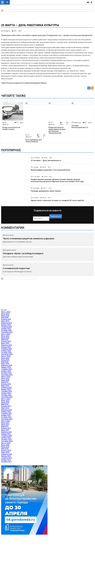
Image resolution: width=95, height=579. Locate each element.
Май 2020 (4, 448)
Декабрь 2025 (6, 327)
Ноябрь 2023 (6, 371)
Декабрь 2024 (6, 349)
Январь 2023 (6, 389)
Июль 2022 (5, 400)
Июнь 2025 (5, 338)
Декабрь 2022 (6, 391)
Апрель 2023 (6, 384)
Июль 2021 (5, 423)
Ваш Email (37, 215)
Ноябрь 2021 (6, 415)
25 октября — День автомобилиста (46, 160)
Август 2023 (5, 376)
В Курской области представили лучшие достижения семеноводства (57, 130)
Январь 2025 (6, 347)
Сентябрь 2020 (7, 441)
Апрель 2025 (6, 341)
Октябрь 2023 (6, 373)
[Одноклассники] (92, 88)
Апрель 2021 (6, 428)
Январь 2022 (6, 412)
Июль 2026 (5, 314)
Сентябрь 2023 (7, 375)
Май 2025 (4, 339)
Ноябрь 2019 (6, 460)
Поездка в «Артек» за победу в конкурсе (23, 253)
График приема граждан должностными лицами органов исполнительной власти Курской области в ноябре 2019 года (57, 180)
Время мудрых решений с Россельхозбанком (50, 170)
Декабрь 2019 (6, 458)
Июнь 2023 (5, 380)
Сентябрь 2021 (7, 419)
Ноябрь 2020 (6, 437)
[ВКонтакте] (88, 88)
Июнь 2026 (5, 315)
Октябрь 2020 (6, 439)
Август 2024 (5, 356)
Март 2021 (5, 430)
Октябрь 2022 (6, 395)
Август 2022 (5, 399)
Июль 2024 (5, 358)
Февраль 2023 (6, 388)
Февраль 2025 (6, 345)
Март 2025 (5, 343)
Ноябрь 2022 (6, 393)
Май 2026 (4, 317)
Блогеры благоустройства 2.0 (80, 126)
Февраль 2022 (6, 410)
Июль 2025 (5, 336)
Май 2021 (4, 426)
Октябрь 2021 (6, 417)
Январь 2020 (6, 456)
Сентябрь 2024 (7, 354)
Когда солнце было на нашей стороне (11, 128)
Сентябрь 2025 (7, 332)
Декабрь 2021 (6, 413)
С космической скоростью (16, 268)
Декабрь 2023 (6, 369)
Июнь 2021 (5, 424)
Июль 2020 (5, 445)
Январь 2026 (6, 325)
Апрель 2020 (6, 450)
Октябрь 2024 (6, 352)
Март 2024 (5, 363)
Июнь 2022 (5, 402)
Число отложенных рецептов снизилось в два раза (28, 238)
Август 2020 (5, 443)
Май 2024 (4, 362)
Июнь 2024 (5, 360)
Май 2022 (4, 404)
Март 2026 (5, 321)
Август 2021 (5, 421)
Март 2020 (5, 452)
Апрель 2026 (6, 319)
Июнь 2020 (5, 447)
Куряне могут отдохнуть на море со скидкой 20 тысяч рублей (57, 200)
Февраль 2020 (6, 454)
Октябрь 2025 (6, 330)
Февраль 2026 (6, 323)
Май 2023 (4, 382)
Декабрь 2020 (6, 436)
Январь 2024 (6, 367)
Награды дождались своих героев (45, 191)
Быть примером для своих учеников (33, 141)
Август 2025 (5, 334)
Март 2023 (5, 386)
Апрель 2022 (6, 406)
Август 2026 (5, 312)
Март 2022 (5, 408)
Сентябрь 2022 (7, 397)
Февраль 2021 (6, 432)
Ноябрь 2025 (6, 328)
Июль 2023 (5, 378)
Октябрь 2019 (6, 461)
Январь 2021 (6, 434)
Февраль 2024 (6, 365)
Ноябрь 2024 (6, 351)
